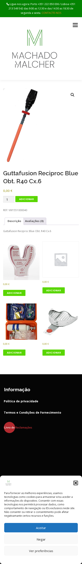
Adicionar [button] (14, 292)
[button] (76, 483)
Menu (74, 25)
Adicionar (26, 199)
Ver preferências (41, 551)
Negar (41, 539)
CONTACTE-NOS (51, 13)
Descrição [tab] (14, 221)
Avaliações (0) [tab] (34, 221)
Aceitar (41, 528)
